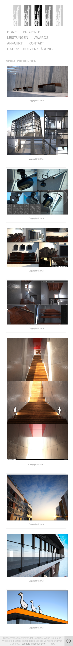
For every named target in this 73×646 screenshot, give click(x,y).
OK (53, 643)
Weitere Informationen (34, 643)
